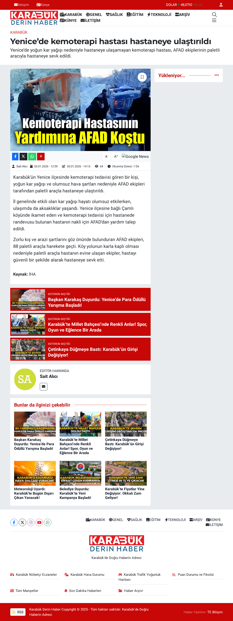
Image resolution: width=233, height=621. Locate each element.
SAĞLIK (116, 14)
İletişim (23, 5)
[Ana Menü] (214, 21)
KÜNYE (70, 20)
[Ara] (214, 15)
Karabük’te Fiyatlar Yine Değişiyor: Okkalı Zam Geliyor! (124, 493)
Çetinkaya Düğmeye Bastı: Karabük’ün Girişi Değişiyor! (124, 443)
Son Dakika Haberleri (85, 591)
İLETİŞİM (92, 20)
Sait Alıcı (22, 166)
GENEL (96, 14)
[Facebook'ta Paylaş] (15, 156)
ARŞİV (184, 14)
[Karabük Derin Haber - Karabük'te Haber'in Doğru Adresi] (34, 17)
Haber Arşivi (133, 591)
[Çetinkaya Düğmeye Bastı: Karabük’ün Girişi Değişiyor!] (126, 424)
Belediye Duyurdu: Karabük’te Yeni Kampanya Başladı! (75, 493)
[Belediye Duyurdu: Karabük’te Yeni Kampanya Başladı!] (80, 473)
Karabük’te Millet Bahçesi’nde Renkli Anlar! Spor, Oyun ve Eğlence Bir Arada (76, 446)
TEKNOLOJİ (161, 14)
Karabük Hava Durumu (87, 575)
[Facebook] (14, 522)
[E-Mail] (43, 386)
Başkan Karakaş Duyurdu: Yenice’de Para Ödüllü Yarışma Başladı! (34, 443)
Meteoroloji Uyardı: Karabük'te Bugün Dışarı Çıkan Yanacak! (33, 493)
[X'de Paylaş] (23, 156)
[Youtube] (39, 522)
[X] (22, 522)
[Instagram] (31, 522)
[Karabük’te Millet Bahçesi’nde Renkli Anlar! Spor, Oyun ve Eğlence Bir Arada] (80, 424)
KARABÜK (73, 14)
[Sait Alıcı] (25, 379)
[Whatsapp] (47, 522)
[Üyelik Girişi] (219, 5)
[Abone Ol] (135, 156)
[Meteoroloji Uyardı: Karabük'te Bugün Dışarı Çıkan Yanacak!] (35, 473)
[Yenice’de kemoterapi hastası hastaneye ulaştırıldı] (80, 110)
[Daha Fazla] (41, 156)
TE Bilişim (215, 612)
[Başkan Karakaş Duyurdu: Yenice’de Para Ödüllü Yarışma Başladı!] (35, 424)
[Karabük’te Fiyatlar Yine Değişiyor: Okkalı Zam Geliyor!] (126, 473)
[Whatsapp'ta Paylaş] (32, 156)
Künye (45, 5)
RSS (19, 612)
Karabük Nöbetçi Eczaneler (36, 575)
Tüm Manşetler (26, 591)
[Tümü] (217, 75)
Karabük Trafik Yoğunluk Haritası (140, 577)
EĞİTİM (136, 14)
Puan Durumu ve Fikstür (196, 575)
